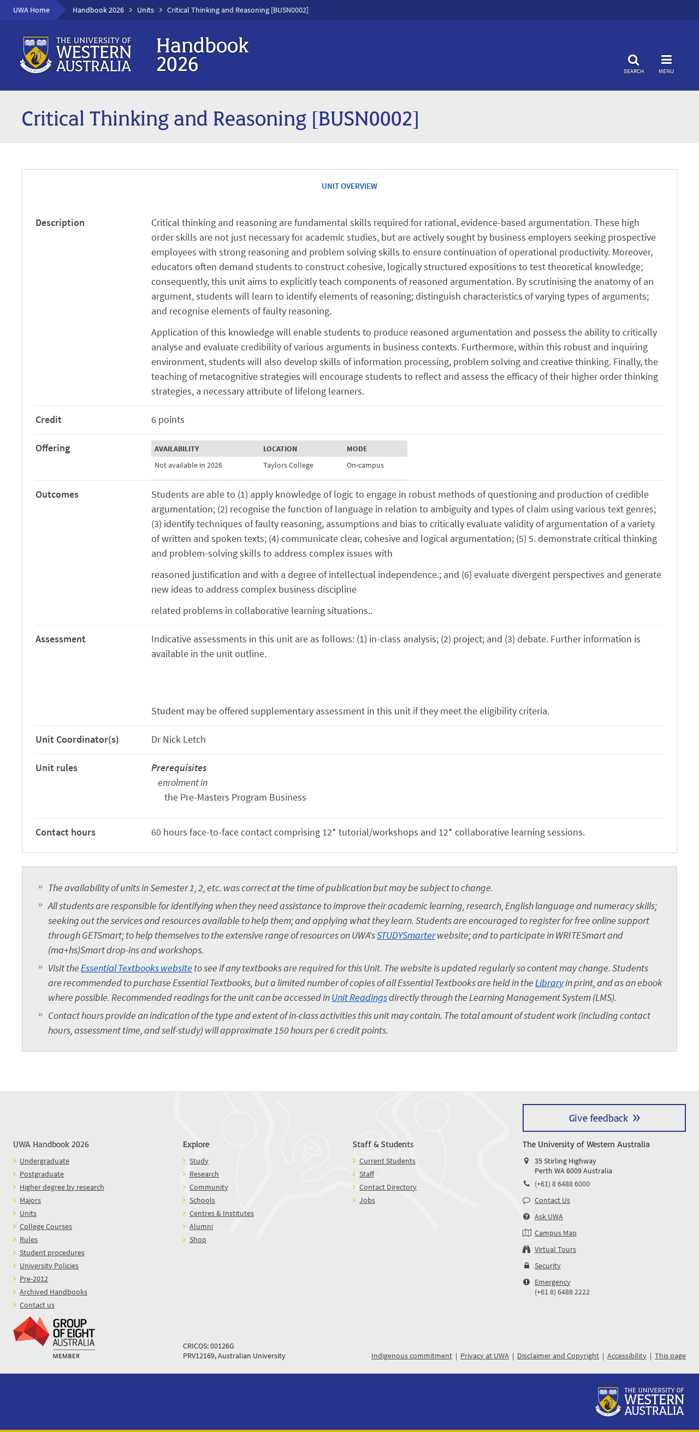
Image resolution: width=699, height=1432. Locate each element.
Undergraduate (44, 1161)
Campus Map (556, 1233)
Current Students (387, 1161)
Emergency (553, 1282)
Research (204, 1174)
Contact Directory (388, 1187)
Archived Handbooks (53, 1292)
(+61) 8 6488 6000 (562, 1184)
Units (145, 10)
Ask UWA (549, 1216)
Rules (29, 1239)
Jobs (367, 1200)
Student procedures (52, 1252)
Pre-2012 (34, 1279)
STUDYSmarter (406, 935)
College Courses (46, 1226)
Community (208, 1187)
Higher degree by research (62, 1187)
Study (199, 1161)
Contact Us (552, 1200)
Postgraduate (42, 1174)
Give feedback (598, 1117)
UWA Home (31, 10)
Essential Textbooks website (136, 968)
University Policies (49, 1265)
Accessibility (627, 1356)
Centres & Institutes (221, 1213)
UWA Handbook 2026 (51, 1143)
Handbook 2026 (98, 10)
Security (548, 1265)
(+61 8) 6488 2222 (562, 1292)
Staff (366, 1174)
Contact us (37, 1305)
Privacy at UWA (484, 1356)
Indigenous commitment (411, 1356)
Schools (202, 1200)
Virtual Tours (555, 1249)
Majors (30, 1200)
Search (634, 70)
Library (549, 982)
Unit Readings (359, 997)
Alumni (201, 1226)
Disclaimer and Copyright (558, 1356)
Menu (666, 70)
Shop (197, 1239)
